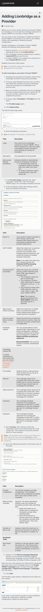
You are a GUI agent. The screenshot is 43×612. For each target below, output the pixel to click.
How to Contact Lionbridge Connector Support (8, 364)
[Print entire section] (21, 13)
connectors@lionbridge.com (27, 50)
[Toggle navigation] (37, 3)
